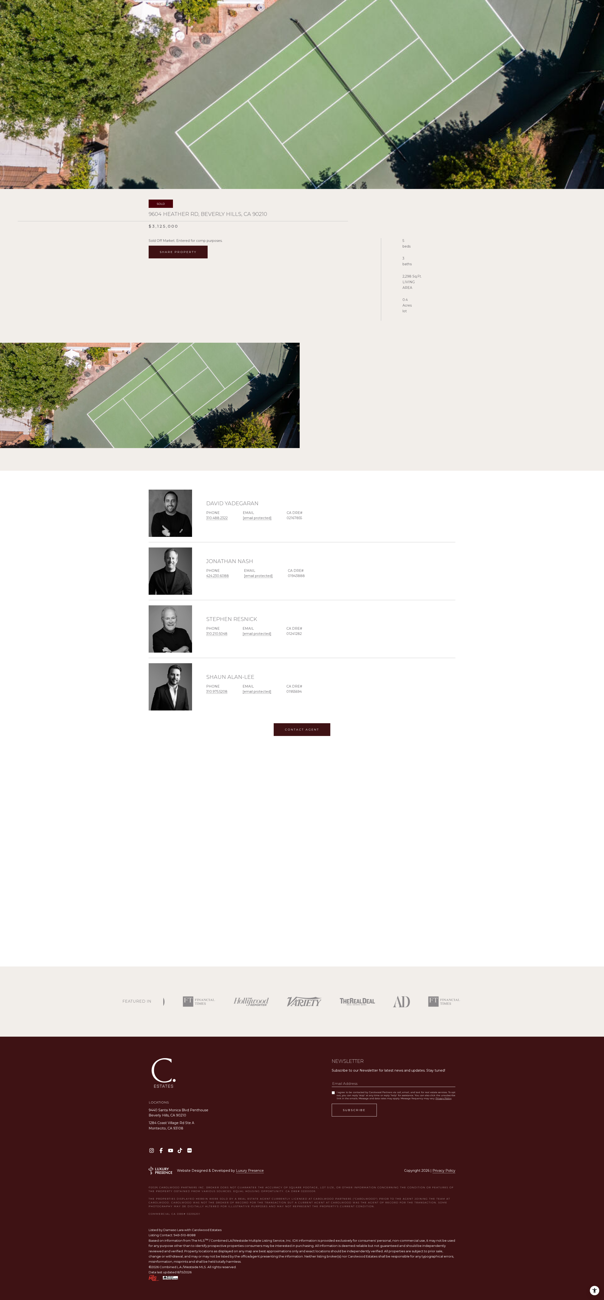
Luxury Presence (250, 1170)
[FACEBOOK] (161, 1150)
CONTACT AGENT (302, 729)
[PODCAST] (189, 1150)
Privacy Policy (443, 1098)
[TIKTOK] (180, 1150)
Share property (178, 252)
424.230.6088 (217, 576)
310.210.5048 (216, 634)
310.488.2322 (217, 518)
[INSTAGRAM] (152, 1150)
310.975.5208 (216, 691)
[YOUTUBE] (170, 1150)
